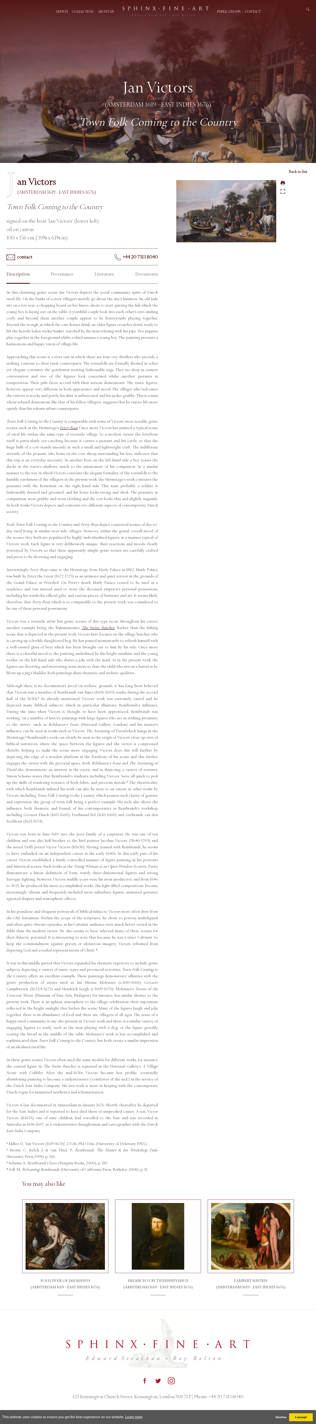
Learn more (134, 1417)
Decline (281, 1417)
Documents (146, 274)
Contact (253, 11)
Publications (229, 11)
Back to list (298, 171)
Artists (61, 11)
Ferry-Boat (69, 428)
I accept (301, 1417)
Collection (83, 11)
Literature (104, 274)
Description (18, 274)
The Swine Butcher (98, 628)
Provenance (62, 274)
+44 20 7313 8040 (140, 256)
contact (24, 256)
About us (106, 11)
